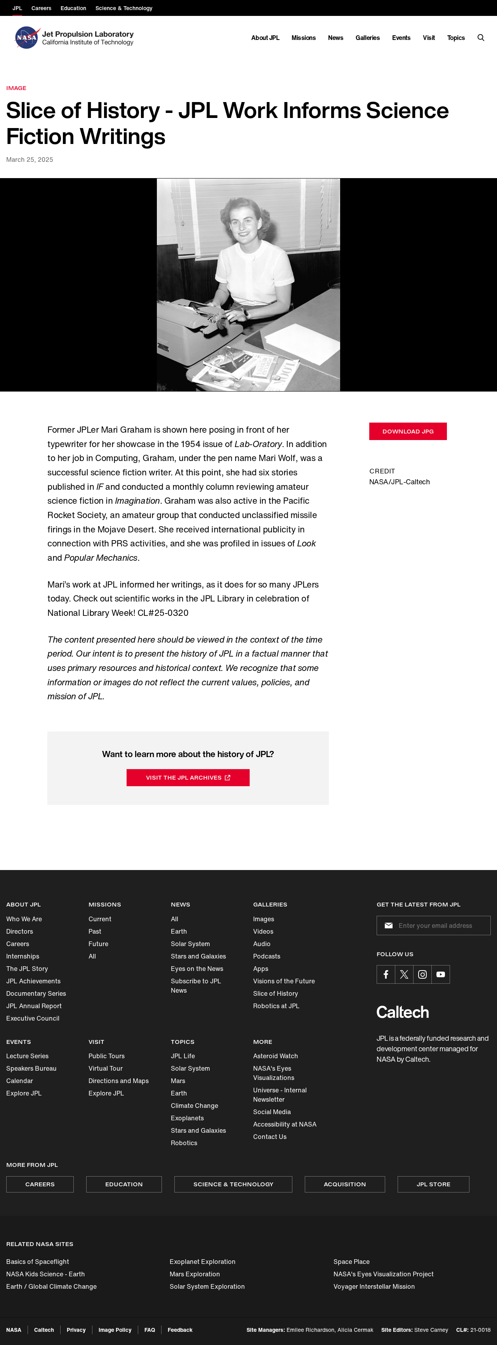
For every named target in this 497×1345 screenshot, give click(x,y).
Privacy (76, 1330)
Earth (179, 931)
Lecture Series (27, 1056)
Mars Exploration (195, 1274)
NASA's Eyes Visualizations (273, 1073)
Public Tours (107, 1056)
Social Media (272, 1111)
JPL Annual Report (34, 1005)
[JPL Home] (89, 38)
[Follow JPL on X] (404, 974)
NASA (13, 1330)
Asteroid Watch (275, 1056)
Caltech (44, 1330)
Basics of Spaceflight (37, 1261)
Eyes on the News (197, 968)
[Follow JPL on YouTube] (440, 974)
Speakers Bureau (31, 1068)
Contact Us (270, 1136)
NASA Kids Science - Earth (45, 1274)
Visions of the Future (284, 981)
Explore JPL (24, 1093)
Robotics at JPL (276, 1005)
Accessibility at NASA (284, 1124)
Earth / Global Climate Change (51, 1286)
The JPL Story (27, 968)
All (92, 956)
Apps (260, 968)
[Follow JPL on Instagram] (422, 974)
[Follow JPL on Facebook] (386, 974)
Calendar (19, 1080)
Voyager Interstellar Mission (374, 1286)
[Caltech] (403, 1011)
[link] (248, 285)
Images (263, 919)
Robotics (184, 1142)
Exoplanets (187, 1118)
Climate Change (194, 1105)
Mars (178, 1080)
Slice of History (275, 993)
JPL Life (183, 1056)
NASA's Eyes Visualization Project (384, 1274)
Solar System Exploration (207, 1286)
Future (98, 943)
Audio (262, 943)
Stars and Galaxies (198, 956)
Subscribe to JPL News (196, 985)
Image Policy (115, 1330)
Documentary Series (36, 993)
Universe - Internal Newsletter (280, 1094)
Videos (263, 931)
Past (95, 931)
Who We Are (24, 919)
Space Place (352, 1261)
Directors (19, 931)
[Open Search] (481, 37)
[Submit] (387, 925)
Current (100, 919)
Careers (17, 943)
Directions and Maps (119, 1080)
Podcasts (266, 956)
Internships (22, 956)
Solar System (190, 943)
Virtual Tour (106, 1068)
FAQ (149, 1330)
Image (16, 88)
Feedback (180, 1330)
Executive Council (32, 1018)
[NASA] (26, 38)
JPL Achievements (33, 981)
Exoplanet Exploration (203, 1261)
